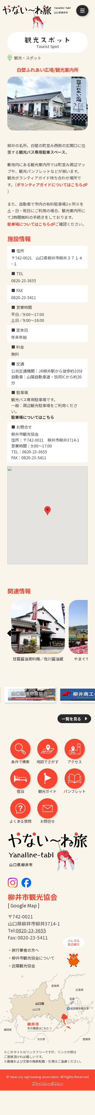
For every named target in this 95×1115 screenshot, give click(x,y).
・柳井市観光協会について (31, 958)
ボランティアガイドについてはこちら (50, 185)
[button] (10, 633)
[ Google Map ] (23, 905)
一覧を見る (72, 719)
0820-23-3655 (31, 930)
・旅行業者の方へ (23, 950)
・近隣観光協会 (21, 966)
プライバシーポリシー (47, 1083)
